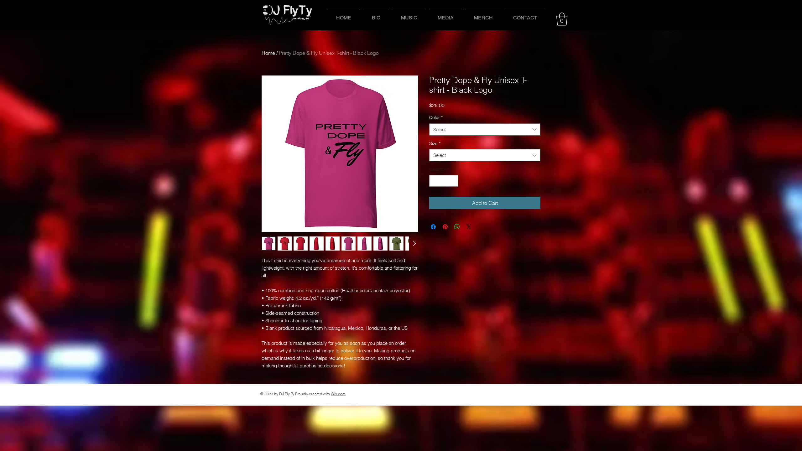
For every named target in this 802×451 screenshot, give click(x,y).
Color (436, 117)
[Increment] (453, 180)
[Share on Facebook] (433, 227)
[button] (409, 15)
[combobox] (484, 129)
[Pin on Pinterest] (445, 227)
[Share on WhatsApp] (457, 227)
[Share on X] (469, 227)
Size (434, 143)
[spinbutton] (443, 180)
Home (268, 53)
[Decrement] (434, 180)
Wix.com (338, 393)
